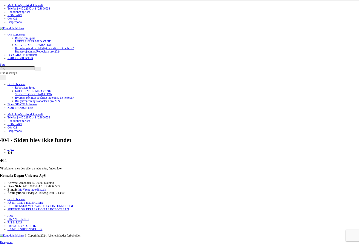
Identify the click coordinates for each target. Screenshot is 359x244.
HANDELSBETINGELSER (24, 229)
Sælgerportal (14, 22)
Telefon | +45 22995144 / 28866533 (28, 8)
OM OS (12, 18)
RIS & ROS (14, 222)
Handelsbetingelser (18, 11)
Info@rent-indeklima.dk (32, 189)
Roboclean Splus (25, 38)
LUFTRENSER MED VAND (33, 41)
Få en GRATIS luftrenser (22, 54)
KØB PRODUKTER (20, 58)
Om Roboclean (16, 34)
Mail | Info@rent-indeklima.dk (25, 5)
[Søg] (38, 69)
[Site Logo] (12, 28)
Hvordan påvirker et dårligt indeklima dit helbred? (44, 48)
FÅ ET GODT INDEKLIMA (25, 202)
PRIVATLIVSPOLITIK (21, 225)
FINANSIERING (18, 219)
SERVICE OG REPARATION (33, 44)
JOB (10, 215)
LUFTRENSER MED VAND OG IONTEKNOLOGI (40, 206)
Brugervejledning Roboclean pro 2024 (37, 51)
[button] (2, 64)
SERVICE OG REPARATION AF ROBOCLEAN (38, 209)
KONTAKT (14, 15)
